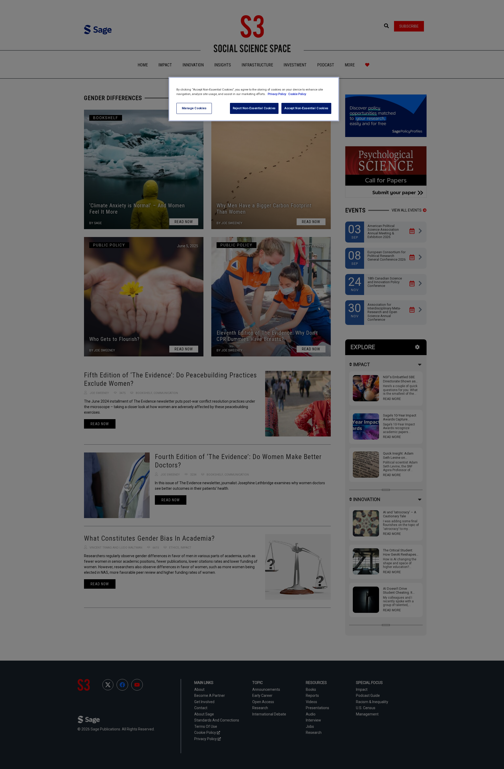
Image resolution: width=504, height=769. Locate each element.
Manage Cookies (194, 108)
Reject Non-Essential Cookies (254, 108)
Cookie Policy (297, 94)
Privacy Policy (277, 94)
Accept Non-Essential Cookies (306, 108)
